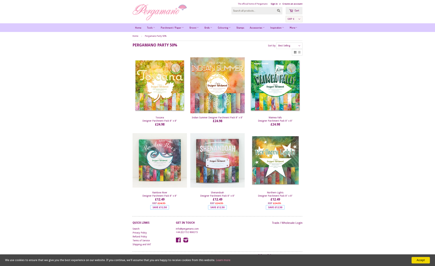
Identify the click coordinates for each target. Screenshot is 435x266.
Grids (207, 27)
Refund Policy (140, 236)
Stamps (240, 27)
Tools (150, 27)
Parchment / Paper (171, 27)
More (292, 27)
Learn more (223, 260)
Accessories (256, 27)
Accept (421, 260)
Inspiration (276, 27)
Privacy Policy (140, 232)
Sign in (274, 4)
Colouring (223, 27)
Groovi (193, 27)
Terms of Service (141, 240)
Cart (296, 10)
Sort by (272, 45)
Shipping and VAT (142, 244)
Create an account (292, 4)
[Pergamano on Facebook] (178, 241)
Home (138, 27)
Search (136, 228)
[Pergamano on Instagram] (185, 241)
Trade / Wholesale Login (287, 223)
